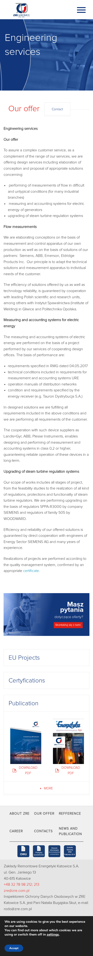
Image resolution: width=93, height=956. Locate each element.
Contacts (43, 831)
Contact (57, 109)
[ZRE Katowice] (37, 9)
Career (16, 831)
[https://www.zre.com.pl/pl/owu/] (23, 851)
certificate (31, 571)
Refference (70, 813)
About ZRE (20, 813)
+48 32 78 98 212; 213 (21, 884)
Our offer (44, 813)
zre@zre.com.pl (16, 891)
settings (53, 934)
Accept (13, 948)
